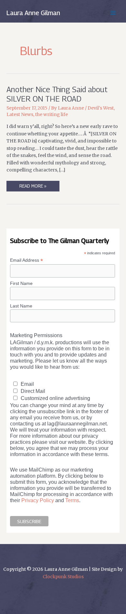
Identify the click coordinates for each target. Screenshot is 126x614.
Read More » (33, 187)
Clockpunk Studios (63, 577)
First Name (21, 283)
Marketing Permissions (36, 335)
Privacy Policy (37, 500)
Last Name (21, 305)
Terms (72, 500)
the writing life (51, 114)
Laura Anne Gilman (33, 13)
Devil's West (101, 108)
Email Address (26, 260)
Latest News (19, 114)
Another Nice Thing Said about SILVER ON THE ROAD (57, 94)
